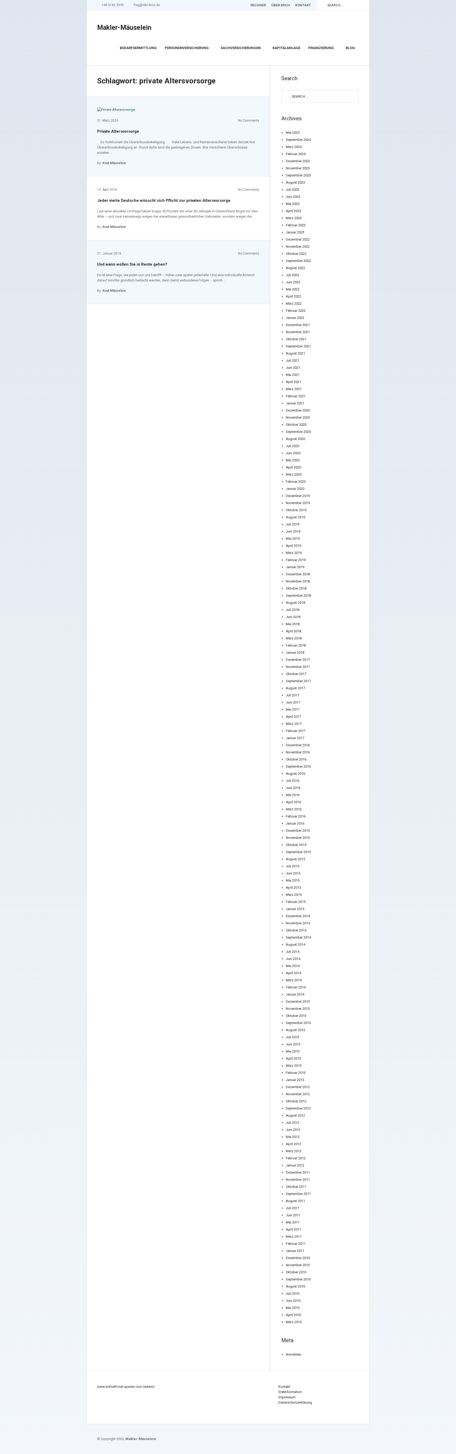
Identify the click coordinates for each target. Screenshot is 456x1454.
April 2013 (293, 1058)
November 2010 (298, 1265)
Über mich (280, 5)
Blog (350, 48)
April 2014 (293, 973)
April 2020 (293, 467)
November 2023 (298, 168)
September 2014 (298, 937)
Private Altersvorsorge (118, 131)
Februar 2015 (296, 902)
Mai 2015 (293, 880)
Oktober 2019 (296, 510)
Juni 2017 (293, 702)
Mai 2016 (293, 795)
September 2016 (298, 766)
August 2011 (295, 1201)
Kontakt (303, 5)
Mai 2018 (293, 624)
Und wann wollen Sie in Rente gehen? (132, 264)
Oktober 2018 (296, 588)
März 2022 (294, 303)
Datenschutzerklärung (295, 1402)
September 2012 (298, 1108)
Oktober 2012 (296, 1101)
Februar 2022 (296, 311)
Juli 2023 (292, 190)
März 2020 (294, 474)
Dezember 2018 (298, 574)
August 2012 (295, 1115)
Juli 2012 (292, 1123)
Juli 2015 (292, 866)
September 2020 (298, 432)
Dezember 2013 (298, 1001)
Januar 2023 (295, 232)
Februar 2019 (296, 560)
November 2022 (298, 246)
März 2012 (294, 1151)
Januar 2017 (295, 738)
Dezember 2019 (298, 496)
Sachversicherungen (241, 48)
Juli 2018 (292, 610)
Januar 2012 (295, 1165)
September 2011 (298, 1194)
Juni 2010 (293, 1301)
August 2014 (295, 944)
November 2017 (298, 667)
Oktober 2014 (296, 930)
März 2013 (294, 1066)
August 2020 (295, 439)
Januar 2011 (295, 1251)
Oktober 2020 (296, 425)
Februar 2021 (296, 396)
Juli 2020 (292, 446)
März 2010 (294, 1322)
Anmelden (293, 1354)
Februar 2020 (296, 482)
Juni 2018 (293, 617)
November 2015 (298, 838)
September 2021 (298, 346)
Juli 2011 (292, 1208)
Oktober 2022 (296, 254)
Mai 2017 (293, 709)
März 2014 (294, 980)
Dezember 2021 (298, 325)
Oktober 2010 (296, 1272)
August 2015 (295, 859)
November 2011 (298, 1180)
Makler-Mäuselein (124, 27)
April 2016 (293, 802)
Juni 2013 (293, 1044)
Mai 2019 (293, 539)
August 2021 (295, 353)
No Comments (248, 120)
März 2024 (294, 147)
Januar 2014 (295, 994)
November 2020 (298, 417)
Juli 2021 (292, 360)
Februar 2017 (296, 731)
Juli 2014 (292, 952)
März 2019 (294, 553)
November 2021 (298, 332)
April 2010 (293, 1315)
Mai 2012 (293, 1137)
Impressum (287, 1397)
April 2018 (293, 631)
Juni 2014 (293, 959)
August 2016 (295, 774)
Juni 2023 (293, 197)
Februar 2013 (296, 1073)
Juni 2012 (293, 1130)
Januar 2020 (295, 489)
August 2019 (295, 517)
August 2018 (295, 603)
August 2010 (295, 1286)
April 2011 (293, 1229)
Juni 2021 (293, 368)
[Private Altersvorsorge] (116, 109)
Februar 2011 (296, 1244)
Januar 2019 (295, 567)
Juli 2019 (292, 524)
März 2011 (294, 1236)
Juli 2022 (292, 275)
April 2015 (293, 887)
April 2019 (293, 546)
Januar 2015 (295, 909)
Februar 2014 (296, 987)
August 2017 (295, 688)
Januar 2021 (295, 403)
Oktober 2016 (296, 759)
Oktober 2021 (296, 339)
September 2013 (298, 1023)
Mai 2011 (293, 1222)
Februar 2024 (296, 154)
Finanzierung (321, 48)
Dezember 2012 (298, 1087)
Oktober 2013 (296, 1016)
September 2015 (298, 852)
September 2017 (298, 681)
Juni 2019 (293, 531)
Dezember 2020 (298, 410)
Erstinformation (290, 1392)
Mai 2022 (293, 289)
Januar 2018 (295, 652)
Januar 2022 (295, 318)
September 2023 (298, 175)
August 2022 (295, 268)
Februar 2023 (296, 225)
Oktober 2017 (296, 674)
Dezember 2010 (298, 1258)
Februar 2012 (296, 1158)
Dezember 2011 (298, 1172)
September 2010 (298, 1279)
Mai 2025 (293, 133)
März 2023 (294, 218)
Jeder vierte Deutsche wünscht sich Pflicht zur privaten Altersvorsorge (163, 200)
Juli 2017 (292, 695)
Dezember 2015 (298, 831)
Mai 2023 (293, 204)
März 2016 (294, 809)
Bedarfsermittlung (138, 48)
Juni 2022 (293, 282)
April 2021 (293, 382)
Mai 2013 (293, 1051)
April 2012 (293, 1144)
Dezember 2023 (298, 161)
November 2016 (298, 752)
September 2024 (298, 140)
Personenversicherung (187, 48)
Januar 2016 (295, 823)
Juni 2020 (293, 453)
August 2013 (295, 1030)
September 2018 (298, 595)
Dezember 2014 (298, 916)
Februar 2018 (296, 645)
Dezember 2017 (298, 660)
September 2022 (298, 261)
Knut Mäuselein (114, 163)
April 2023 (293, 211)
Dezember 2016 (298, 745)
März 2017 (294, 724)
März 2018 (294, 638)
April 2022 (293, 296)
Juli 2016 (292, 781)
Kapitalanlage (286, 48)
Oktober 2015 (296, 845)
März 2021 (294, 389)
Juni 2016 (293, 788)
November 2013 (298, 1009)
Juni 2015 (293, 873)
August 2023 (295, 182)
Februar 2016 (296, 816)
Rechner (258, 5)
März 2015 (294, 895)
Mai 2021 (293, 375)
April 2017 (293, 717)
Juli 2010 (292, 1293)
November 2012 (298, 1094)
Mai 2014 (293, 966)
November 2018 (298, 581)
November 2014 (298, 923)
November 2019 (298, 503)
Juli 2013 (292, 1037)
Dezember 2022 (298, 239)
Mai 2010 (293, 1308)
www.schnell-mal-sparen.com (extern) (126, 1387)
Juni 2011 (293, 1215)
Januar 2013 (295, 1080)
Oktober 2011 (296, 1187)
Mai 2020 (293, 460)
